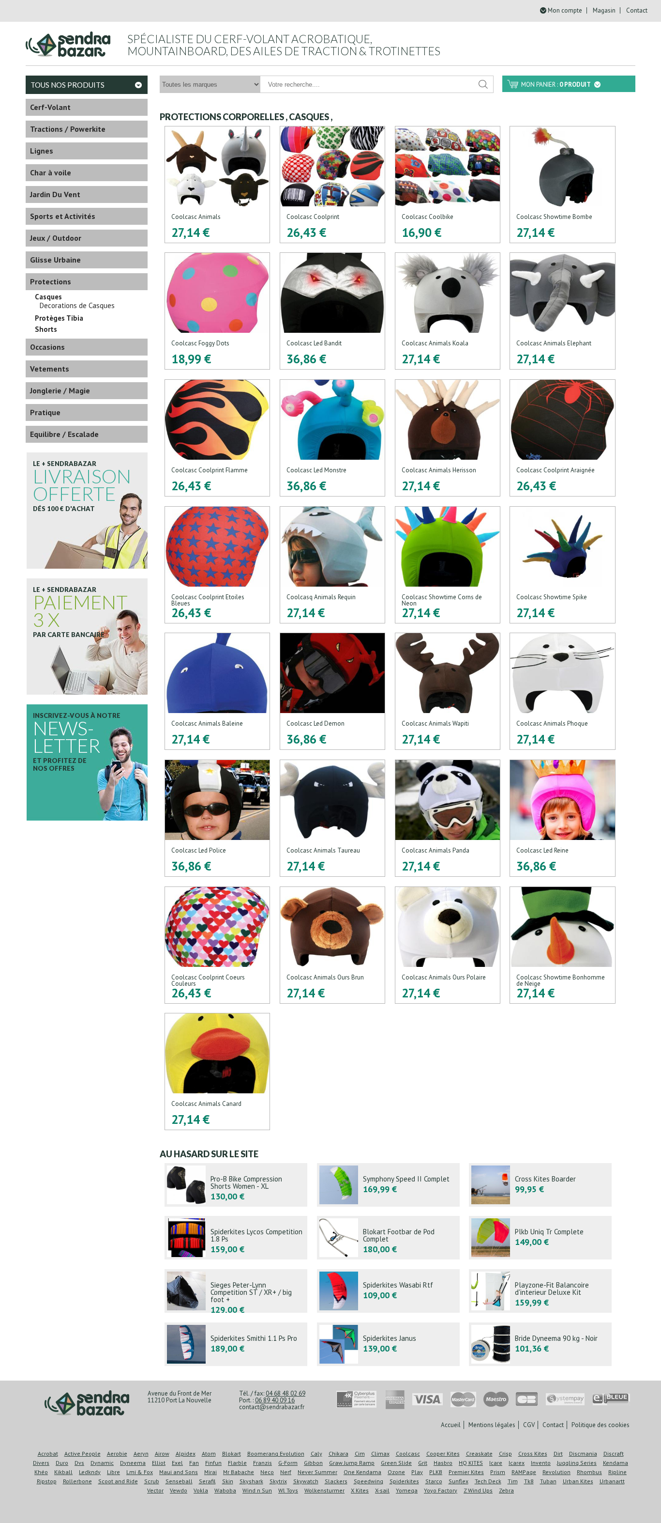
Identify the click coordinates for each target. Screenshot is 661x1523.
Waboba (225, 1490)
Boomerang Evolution (275, 1453)
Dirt (558, 1453)
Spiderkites (404, 1481)
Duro (62, 1462)
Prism (497, 1472)
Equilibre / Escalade (64, 434)
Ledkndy (90, 1472)
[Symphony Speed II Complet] (388, 1185)
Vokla (201, 1490)
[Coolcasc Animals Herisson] (447, 438)
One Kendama (362, 1472)
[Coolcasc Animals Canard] (217, 1071)
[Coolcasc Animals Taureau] (332, 818)
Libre (113, 1472)
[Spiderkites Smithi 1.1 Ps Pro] (236, 1344)
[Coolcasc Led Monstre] (332, 438)
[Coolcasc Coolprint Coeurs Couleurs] (217, 945)
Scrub (151, 1481)
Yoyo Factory (440, 1490)
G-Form (288, 1462)
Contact (636, 10)
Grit (422, 1462)
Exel (177, 1462)
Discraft (613, 1453)
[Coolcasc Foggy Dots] (217, 311)
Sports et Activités (62, 216)
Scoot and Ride (118, 1481)
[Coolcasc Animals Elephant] (562, 311)
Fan (194, 1462)
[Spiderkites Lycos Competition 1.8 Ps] (236, 1237)
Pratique (45, 412)
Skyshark (251, 1481)
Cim (360, 1453)
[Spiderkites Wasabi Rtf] (388, 1291)
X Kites (360, 1490)
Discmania (583, 1453)
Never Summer (317, 1472)
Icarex (517, 1462)
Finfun (213, 1462)
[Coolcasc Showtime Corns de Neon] (447, 565)
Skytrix (278, 1481)
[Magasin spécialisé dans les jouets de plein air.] (68, 40)
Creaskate (479, 1453)
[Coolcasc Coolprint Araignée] (562, 438)
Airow (162, 1453)
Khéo (41, 1472)
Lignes (41, 150)
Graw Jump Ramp (352, 1462)
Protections (50, 281)
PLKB (435, 1472)
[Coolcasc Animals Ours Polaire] (447, 945)
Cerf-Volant (50, 107)
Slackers (336, 1481)
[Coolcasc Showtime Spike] (562, 565)
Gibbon (313, 1462)
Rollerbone (77, 1481)
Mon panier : (556, 84)
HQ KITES (471, 1462)
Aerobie (117, 1453)
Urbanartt (612, 1481)
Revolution (556, 1472)
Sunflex (458, 1481)
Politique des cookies (600, 1425)
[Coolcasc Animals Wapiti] (447, 691)
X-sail (382, 1490)
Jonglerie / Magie (60, 390)
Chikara (338, 1453)
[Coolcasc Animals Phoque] (562, 691)
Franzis (262, 1462)
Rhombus (589, 1472)
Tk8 (529, 1481)
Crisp (505, 1453)
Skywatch (305, 1481)
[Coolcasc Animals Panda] (447, 818)
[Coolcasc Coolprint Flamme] (217, 438)
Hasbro (443, 1462)
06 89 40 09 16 (275, 1400)
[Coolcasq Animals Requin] (332, 565)
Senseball (179, 1481)
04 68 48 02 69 (285, 1393)
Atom (209, 1453)
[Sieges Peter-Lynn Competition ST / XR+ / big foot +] (236, 1291)
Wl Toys (288, 1490)
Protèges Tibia (59, 318)
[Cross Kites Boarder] (540, 1185)
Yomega (407, 1490)
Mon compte (565, 10)
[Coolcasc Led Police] (217, 818)
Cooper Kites (443, 1453)
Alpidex (185, 1453)
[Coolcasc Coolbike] (447, 184)
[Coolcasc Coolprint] (332, 184)
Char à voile (50, 172)
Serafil (207, 1481)
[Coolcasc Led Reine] (562, 818)
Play (417, 1472)
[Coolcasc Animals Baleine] (217, 691)
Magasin (604, 10)
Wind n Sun (257, 1490)
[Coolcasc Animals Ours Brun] (332, 945)
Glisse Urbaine (55, 259)
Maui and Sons (178, 1472)
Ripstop (47, 1481)
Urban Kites (578, 1481)
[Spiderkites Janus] (388, 1344)
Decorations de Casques (77, 305)
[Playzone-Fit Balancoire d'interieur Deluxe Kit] (540, 1291)
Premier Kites (466, 1472)
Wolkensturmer (324, 1490)
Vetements (49, 368)
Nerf (285, 1472)
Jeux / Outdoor (55, 238)
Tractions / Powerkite (67, 129)
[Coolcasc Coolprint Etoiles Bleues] (217, 565)
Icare (495, 1462)
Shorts (46, 329)
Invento (541, 1462)
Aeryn (141, 1453)
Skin (227, 1481)
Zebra (506, 1490)
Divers (41, 1462)
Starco (433, 1481)
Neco (267, 1472)
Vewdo (178, 1490)
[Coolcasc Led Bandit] (332, 311)
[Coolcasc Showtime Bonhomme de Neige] (562, 945)
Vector (155, 1490)
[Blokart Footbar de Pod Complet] (388, 1237)
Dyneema (133, 1462)
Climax (380, 1453)
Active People (82, 1453)
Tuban (548, 1481)
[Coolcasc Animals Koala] (447, 311)
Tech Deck (488, 1481)
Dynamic (102, 1462)
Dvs (79, 1462)
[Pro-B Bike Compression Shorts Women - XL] (236, 1185)
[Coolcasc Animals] (217, 184)
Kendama (615, 1462)
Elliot (158, 1462)
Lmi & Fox (139, 1472)
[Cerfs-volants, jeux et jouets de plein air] (87, 1403)
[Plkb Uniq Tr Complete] (540, 1237)
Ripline (617, 1472)
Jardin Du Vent (55, 194)
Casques (48, 297)
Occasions (47, 347)
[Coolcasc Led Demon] (332, 691)
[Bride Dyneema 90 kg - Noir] (540, 1344)
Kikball (63, 1472)
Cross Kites (532, 1453)
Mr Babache (238, 1472)
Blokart (231, 1453)
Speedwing (368, 1481)
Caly (316, 1453)
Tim (513, 1481)
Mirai (210, 1472)
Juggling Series (577, 1462)
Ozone (396, 1472)
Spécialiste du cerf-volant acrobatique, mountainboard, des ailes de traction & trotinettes (283, 45)
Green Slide (396, 1462)
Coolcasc (408, 1453)
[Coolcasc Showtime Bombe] (562, 184)
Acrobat (48, 1453)
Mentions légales (491, 1425)
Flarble (237, 1462)
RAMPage (523, 1472)
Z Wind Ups (478, 1490)
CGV (529, 1425)
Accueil (451, 1425)
